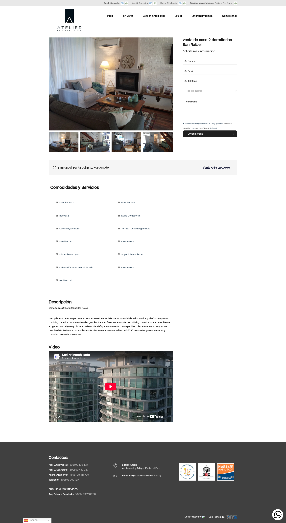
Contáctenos (229, 15)
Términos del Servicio (201, 128)
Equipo (178, 15)
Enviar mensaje (195, 133)
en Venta (128, 15)
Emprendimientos (202, 15)
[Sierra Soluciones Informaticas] (203, 516)
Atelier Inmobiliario (154, 15)
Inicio (110, 15)
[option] (63, 142)
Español (33, 520)
